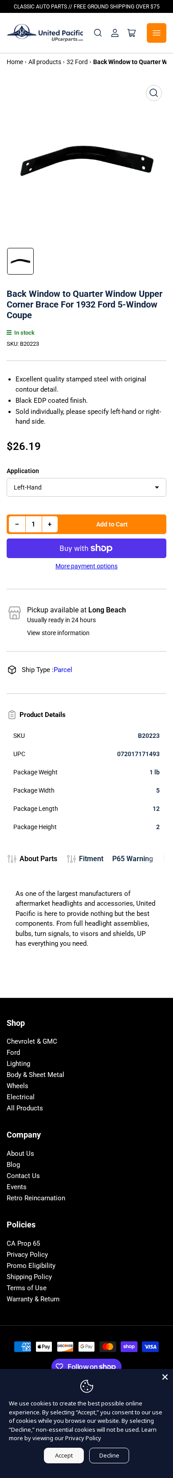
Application (23, 470)
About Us (20, 1154)
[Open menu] (156, 33)
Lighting (18, 1064)
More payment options (86, 566)
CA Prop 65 (23, 1243)
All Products (25, 1108)
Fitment (91, 858)
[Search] (98, 33)
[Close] (165, 1377)
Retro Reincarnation (36, 1198)
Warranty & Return (33, 1299)
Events (17, 1187)
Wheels (17, 1086)
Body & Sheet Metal (35, 1075)
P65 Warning (132, 858)
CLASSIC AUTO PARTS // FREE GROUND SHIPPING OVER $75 (87, 7)
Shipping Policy (29, 1277)
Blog (13, 1165)
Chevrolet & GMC (32, 1041)
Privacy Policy (27, 1255)
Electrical (21, 1097)
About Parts (38, 858)
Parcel (63, 670)
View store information (58, 632)
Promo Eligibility (31, 1266)
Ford (13, 1053)
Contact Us (23, 1176)
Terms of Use (27, 1288)
